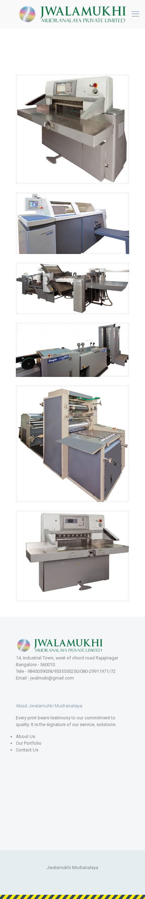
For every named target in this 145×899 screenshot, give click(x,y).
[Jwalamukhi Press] (72, 14)
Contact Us (27, 749)
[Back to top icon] (130, 884)
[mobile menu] (135, 14)
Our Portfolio (29, 743)
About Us (25, 736)
